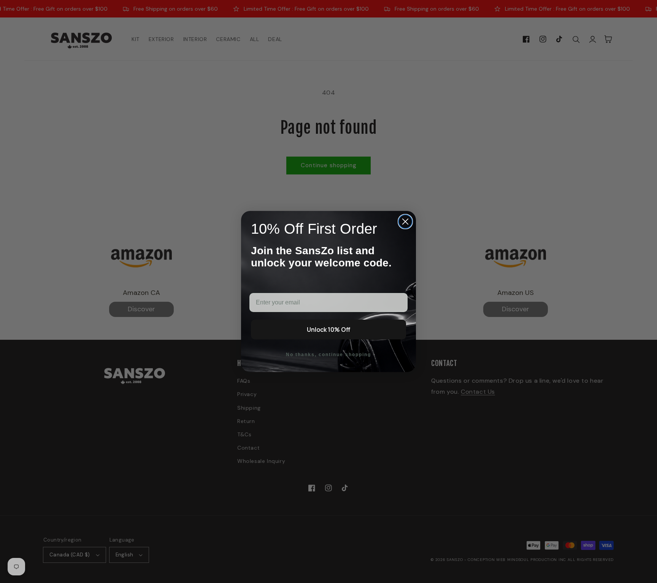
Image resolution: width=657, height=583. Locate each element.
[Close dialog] (405, 221)
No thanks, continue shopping (328, 354)
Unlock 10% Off (328, 329)
